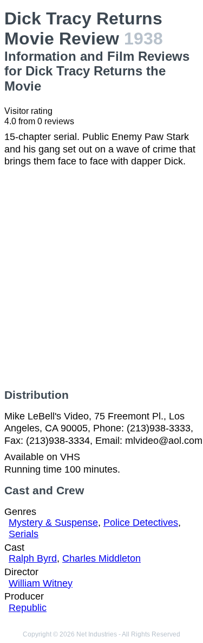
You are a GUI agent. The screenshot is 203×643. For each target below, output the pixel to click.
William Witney (41, 583)
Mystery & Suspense (53, 522)
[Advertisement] (101, 278)
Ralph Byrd (33, 558)
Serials (23, 534)
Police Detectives (140, 522)
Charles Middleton (101, 558)
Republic (28, 607)
